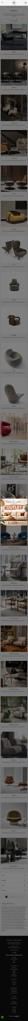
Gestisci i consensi (18, 955)
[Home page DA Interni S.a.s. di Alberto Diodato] (14, 2)
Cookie (11, 955)
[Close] (26, 497)
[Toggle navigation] (26, 3)
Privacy (7, 955)
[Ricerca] (2, 2)
